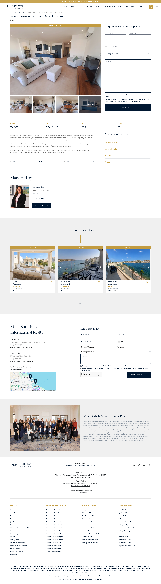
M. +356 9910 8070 (16, 369)
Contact (142, 6)
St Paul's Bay (65, 282)
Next (99, 61)
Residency (130, 6)
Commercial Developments (18, 546)
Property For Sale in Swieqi (54, 516)
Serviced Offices (15, 549)
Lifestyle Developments (17, 543)
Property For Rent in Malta (90, 540)
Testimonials (14, 519)
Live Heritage (14, 534)
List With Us (81, 466)
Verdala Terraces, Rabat (125, 534)
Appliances (128, 155)
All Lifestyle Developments (126, 510)
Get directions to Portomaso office (21, 347)
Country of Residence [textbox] (87, 347)
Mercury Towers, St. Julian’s (126, 528)
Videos (12, 525)
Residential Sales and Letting (80, 576)
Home (12, 510)
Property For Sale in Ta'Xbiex (54, 522)
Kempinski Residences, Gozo (126, 546)
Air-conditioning (128, 149)
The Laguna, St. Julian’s (124, 525)
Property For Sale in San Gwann (55, 525)
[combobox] (109, 46)
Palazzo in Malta (87, 513)
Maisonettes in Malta (88, 522)
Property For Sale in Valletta (54, 513)
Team (12, 516)
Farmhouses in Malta (88, 528)
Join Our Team (14, 522)
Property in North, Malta (53, 552)
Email (68, 161)
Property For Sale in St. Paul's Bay (56, 534)
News (12, 531)
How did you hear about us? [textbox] (88, 351)
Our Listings (65, 576)
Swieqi (15, 282)
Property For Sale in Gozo (54, 543)
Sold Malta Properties (16, 552)
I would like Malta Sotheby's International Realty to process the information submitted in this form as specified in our (127, 100)
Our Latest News (71, 466)
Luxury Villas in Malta (88, 510)
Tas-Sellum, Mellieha (124, 537)
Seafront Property (87, 537)
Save (93, 161)
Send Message (126, 107)
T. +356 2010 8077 (37, 193)
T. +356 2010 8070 (16, 358)
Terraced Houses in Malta (89, 531)
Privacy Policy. (134, 101)
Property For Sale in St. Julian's (55, 537)
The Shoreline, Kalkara (124, 540)
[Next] (53, 267)
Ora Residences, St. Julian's (126, 519)
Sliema (34, 12)
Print (41, 161)
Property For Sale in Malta (90, 543)
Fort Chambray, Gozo (124, 543)
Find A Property (54, 576)
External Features (128, 142)
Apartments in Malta (88, 525)
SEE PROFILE (39, 206)
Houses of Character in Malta (91, 534)
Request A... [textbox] (120, 347)
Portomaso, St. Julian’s (124, 522)
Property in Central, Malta (54, 546)
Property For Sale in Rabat (54, 528)
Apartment (17, 284)
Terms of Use (107, 576)
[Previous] (13, 267)
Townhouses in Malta (88, 516)
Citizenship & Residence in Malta (20, 528)
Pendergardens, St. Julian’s (125, 531)
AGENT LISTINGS (39, 199)
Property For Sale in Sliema (54, 510)
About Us (13, 513)
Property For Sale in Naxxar (54, 519)
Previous (13, 61)
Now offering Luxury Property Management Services (81, 2)
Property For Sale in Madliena (55, 531)
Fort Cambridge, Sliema (125, 516)
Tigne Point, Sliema (123, 513)
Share (15, 161)
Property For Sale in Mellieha (54, 540)
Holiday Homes (15, 540)
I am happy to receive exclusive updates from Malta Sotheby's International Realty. (127, 96)
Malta (29, 12)
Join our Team (91, 466)
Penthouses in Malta (88, 519)
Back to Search (19, 12)
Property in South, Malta (53, 549)
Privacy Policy (96, 576)
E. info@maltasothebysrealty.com (21, 367)
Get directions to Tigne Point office (21, 361)
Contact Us (13, 554)
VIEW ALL (78, 303)
